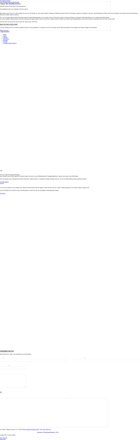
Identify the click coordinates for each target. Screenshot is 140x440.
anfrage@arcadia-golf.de (32, 429)
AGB (57, 432)
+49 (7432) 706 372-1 (45, 429)
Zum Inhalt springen (5, 0)
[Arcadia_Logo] (55, 30)
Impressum (40, 432)
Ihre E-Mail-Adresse (79, 358)
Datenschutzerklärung (49, 432)
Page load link (3, 437)
